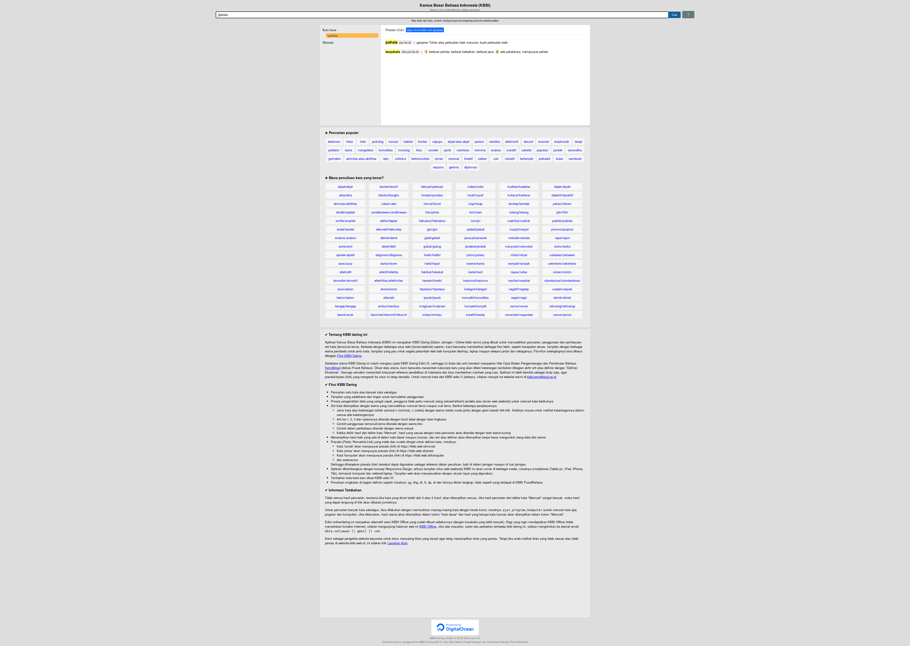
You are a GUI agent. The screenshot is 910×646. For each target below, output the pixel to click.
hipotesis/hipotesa (432, 289)
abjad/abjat (345, 186)
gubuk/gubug (432, 246)
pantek (558, 150)
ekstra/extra (389, 289)
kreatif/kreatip (475, 314)
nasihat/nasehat (519, 280)
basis (348, 150)
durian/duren (388, 263)
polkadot (544, 158)
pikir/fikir (562, 212)
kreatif (468, 158)
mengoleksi (365, 150)
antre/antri (345, 246)
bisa (419, 150)
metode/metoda (519, 237)
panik (447, 150)
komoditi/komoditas (475, 297)
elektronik (512, 141)
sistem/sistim (562, 272)
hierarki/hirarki (432, 280)
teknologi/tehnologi (562, 306)
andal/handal (345, 229)
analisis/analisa (345, 237)
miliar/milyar (519, 255)
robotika (494, 141)
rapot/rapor (562, 237)
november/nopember (519, 314)
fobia (349, 141)
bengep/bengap (345, 306)
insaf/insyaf (475, 195)
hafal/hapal (432, 263)
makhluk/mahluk (519, 220)
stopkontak (561, 141)
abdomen (334, 141)
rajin (386, 158)
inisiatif (510, 158)
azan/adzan (345, 289)
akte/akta (345, 195)
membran (463, 150)
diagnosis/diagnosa (389, 255)
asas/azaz (345, 263)
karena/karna (475, 263)
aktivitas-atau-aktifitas (361, 158)
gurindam (334, 158)
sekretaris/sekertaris (562, 263)
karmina (480, 150)
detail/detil (389, 246)
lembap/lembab (519, 203)
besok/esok (345, 314)
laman (439, 158)
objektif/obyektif (562, 195)
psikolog (377, 141)
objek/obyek (562, 186)
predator (333, 150)
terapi (578, 141)
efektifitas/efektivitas (388, 280)
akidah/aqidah (345, 212)
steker (482, 158)
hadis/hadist (432, 255)
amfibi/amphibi (345, 220)
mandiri (511, 150)
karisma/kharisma (475, 280)
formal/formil (432, 203)
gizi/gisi (432, 229)
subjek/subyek (562, 289)
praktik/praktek (562, 220)
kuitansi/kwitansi (519, 195)
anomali (543, 141)
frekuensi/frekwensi (432, 220)
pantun (479, 141)
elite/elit (388, 297)
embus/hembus (388, 306)
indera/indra (475, 186)
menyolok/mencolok (519, 246)
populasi (542, 150)
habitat (408, 141)
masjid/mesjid (519, 229)
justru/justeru (475, 255)
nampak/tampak (519, 263)
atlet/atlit (345, 272)
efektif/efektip (388, 272)
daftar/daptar (388, 220)
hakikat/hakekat (432, 272)
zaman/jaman (562, 314)
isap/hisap (475, 203)
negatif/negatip (519, 289)
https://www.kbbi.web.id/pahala (425, 30)
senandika (575, 150)
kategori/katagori (475, 289)
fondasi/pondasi (432, 195)
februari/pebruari (432, 186)
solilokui (400, 158)
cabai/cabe (388, 203)
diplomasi (470, 167)
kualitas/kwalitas (519, 186)
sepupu (437, 141)
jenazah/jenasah (475, 237)
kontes (422, 141)
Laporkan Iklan (397, 543)
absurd (528, 141)
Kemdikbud (332, 367)
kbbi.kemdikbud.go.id (541, 376)
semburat (575, 158)
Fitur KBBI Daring (349, 355)
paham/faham (562, 203)
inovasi (393, 141)
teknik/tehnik (562, 297)
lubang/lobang (519, 212)
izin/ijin (475, 220)
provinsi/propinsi (562, 229)
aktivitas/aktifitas (345, 203)
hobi (363, 141)
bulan (559, 158)
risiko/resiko (562, 246)
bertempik (526, 158)
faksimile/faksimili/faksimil (389, 314)
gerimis (454, 167)
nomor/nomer (519, 306)
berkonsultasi (420, 158)
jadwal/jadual (475, 229)
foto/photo (432, 212)
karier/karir (475, 272)
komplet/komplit (476, 306)
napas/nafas (518, 272)
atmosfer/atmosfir (345, 280)
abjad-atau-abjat (458, 141)
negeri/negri (519, 297)
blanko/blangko (388, 195)
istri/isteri (475, 212)
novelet (433, 150)
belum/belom (345, 297)
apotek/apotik (345, 255)
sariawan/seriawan (562, 255)
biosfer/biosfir (389, 186)
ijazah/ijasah (432, 297)
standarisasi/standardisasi (562, 280)
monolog (404, 150)
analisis (496, 150)
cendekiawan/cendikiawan (389, 212)
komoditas (386, 150)
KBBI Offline (427, 526)
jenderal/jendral (475, 246)
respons (438, 167)
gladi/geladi (432, 237)
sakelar (527, 150)
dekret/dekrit (388, 237)
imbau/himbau (432, 314)
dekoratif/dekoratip (388, 229)
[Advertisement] (485, 87)
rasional (453, 158)
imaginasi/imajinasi (432, 306)
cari (495, 158)
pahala (332, 35)
